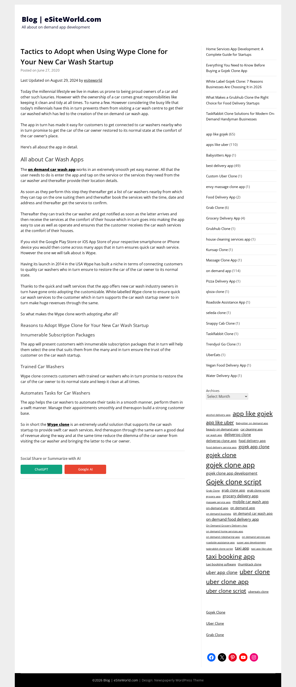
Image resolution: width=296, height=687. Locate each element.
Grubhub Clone (218, 228)
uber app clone (221, 572)
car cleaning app (251, 429)
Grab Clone (215, 207)
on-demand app (217, 508)
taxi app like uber (261, 548)
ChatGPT (41, 469)
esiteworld (93, 80)
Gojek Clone (215, 612)
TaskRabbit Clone (219, 333)
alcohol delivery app (218, 415)
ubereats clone (258, 592)
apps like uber (217, 144)
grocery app (213, 496)
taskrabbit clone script (219, 548)
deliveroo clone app (221, 441)
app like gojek (217, 134)
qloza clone (215, 291)
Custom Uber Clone (221, 176)
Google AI (85, 469)
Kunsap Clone (217, 249)
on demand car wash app (51, 169)
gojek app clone (254, 446)
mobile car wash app (251, 501)
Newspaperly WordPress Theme (179, 680)
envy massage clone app (225, 186)
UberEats (213, 354)
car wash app (214, 435)
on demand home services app (224, 531)
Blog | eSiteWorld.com (61, 19)
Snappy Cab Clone (220, 323)
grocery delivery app (240, 496)
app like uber (220, 422)
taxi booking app (230, 556)
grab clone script (258, 490)
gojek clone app (230, 465)
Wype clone (58, 424)
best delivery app (219, 165)
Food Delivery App (220, 197)
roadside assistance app (220, 542)
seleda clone (216, 312)
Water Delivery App (221, 375)
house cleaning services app (228, 239)
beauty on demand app (222, 429)
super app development (251, 542)
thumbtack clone (249, 564)
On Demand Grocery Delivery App (226, 525)
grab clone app (233, 490)
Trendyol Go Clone (221, 344)
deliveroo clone (237, 434)
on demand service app (256, 537)
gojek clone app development (231, 473)
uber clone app (227, 581)
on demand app (218, 270)
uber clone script (226, 590)
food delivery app (252, 441)
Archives (212, 390)
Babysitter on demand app (252, 423)
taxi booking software (221, 564)
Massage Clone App (221, 260)
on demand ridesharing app (223, 537)
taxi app (242, 548)
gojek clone (221, 455)
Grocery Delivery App (223, 218)
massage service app (218, 502)
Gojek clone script (233, 481)
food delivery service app (221, 447)
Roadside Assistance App (225, 302)
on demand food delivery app (232, 519)
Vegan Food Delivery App (226, 365)
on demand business (218, 513)
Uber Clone (215, 623)
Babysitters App (218, 155)
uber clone (255, 572)
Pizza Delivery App (220, 281)
